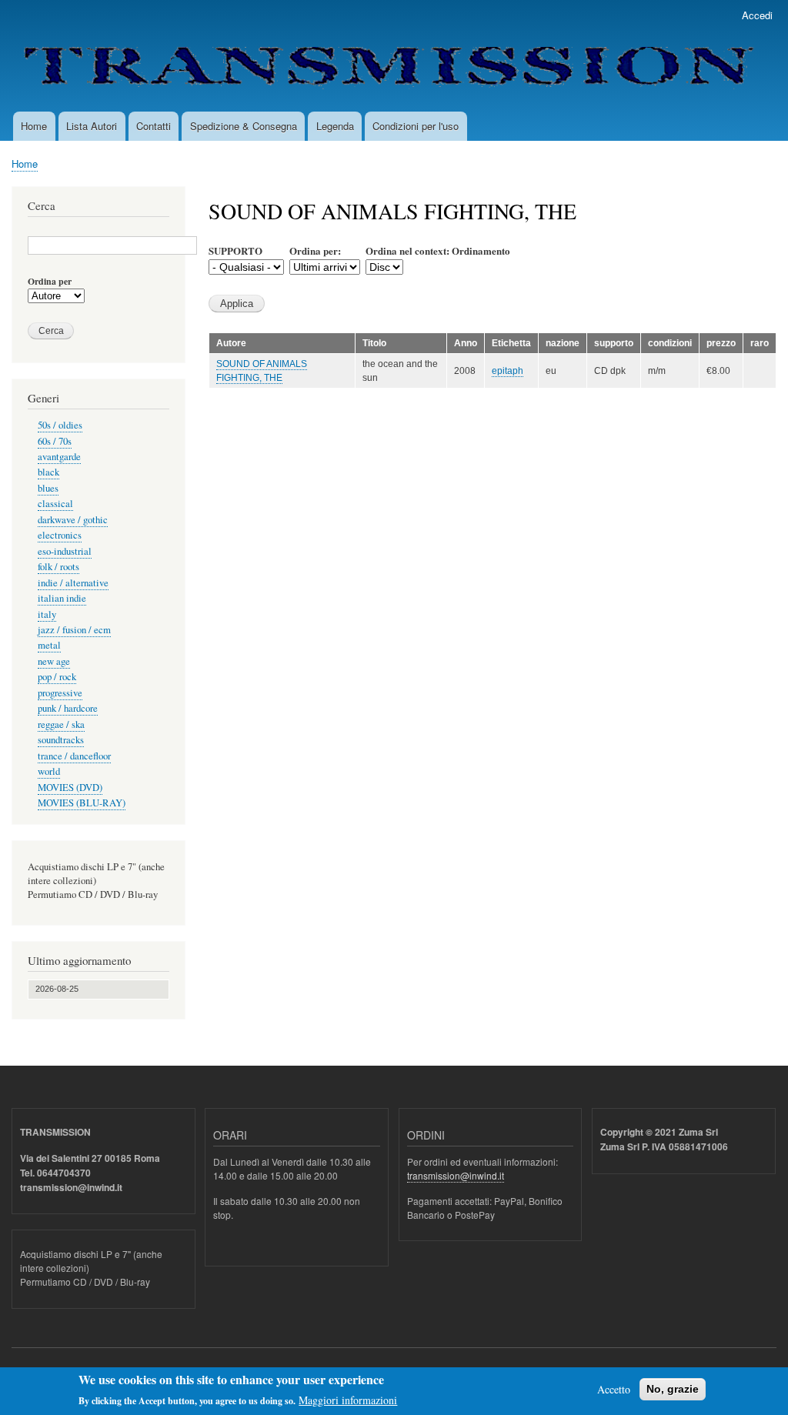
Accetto (613, 1389)
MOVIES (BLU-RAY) (81, 802)
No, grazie (672, 1389)
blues (48, 488)
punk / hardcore (68, 708)
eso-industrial (65, 551)
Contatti (153, 125)
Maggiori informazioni (348, 1400)
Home (34, 125)
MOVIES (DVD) (70, 787)
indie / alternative (73, 582)
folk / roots (58, 566)
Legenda (335, 125)
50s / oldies (60, 425)
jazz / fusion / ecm (74, 629)
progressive (60, 692)
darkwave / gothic (73, 519)
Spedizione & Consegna (243, 125)
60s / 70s (55, 441)
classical (55, 503)
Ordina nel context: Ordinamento (438, 250)
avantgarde (59, 456)
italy (47, 614)
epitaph (507, 370)
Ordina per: (315, 250)
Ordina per (50, 281)
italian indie (62, 598)
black (48, 472)
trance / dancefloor (74, 756)
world (49, 771)
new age (54, 661)
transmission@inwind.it (455, 1175)
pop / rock (57, 676)
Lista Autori (91, 125)
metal (49, 645)
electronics (60, 535)
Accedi (757, 15)
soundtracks (61, 739)
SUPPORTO (235, 250)
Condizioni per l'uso (415, 125)
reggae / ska (61, 724)
